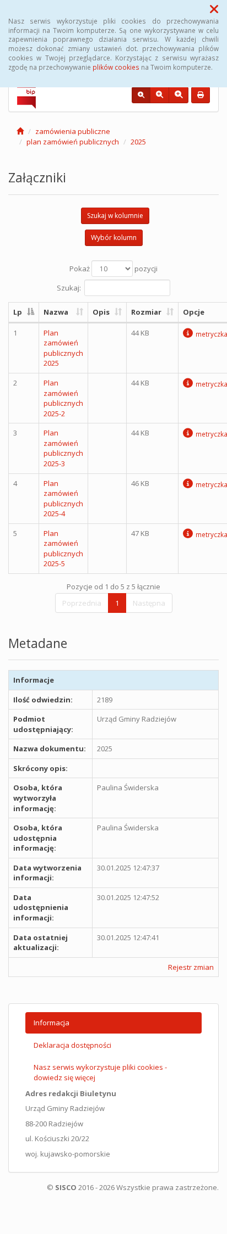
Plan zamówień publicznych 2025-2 (63, 398)
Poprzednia (81, 603)
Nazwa (56, 312)
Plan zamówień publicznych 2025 (63, 348)
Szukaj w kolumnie (115, 215)
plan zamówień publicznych (72, 142)
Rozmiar (146, 312)
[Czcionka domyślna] (141, 95)
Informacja (51, 1023)
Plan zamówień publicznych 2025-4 (63, 498)
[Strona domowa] (20, 131)
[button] (214, 9)
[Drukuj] (200, 95)
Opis (101, 312)
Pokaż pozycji (113, 268)
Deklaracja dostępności (72, 1045)
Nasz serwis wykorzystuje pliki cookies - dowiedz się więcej (100, 1072)
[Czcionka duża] (178, 95)
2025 (138, 142)
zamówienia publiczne (72, 131)
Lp (17, 312)
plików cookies (116, 67)
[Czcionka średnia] (159, 95)
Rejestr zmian (191, 967)
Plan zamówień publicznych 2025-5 (63, 548)
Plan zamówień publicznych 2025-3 (63, 448)
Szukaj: (69, 288)
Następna (149, 603)
